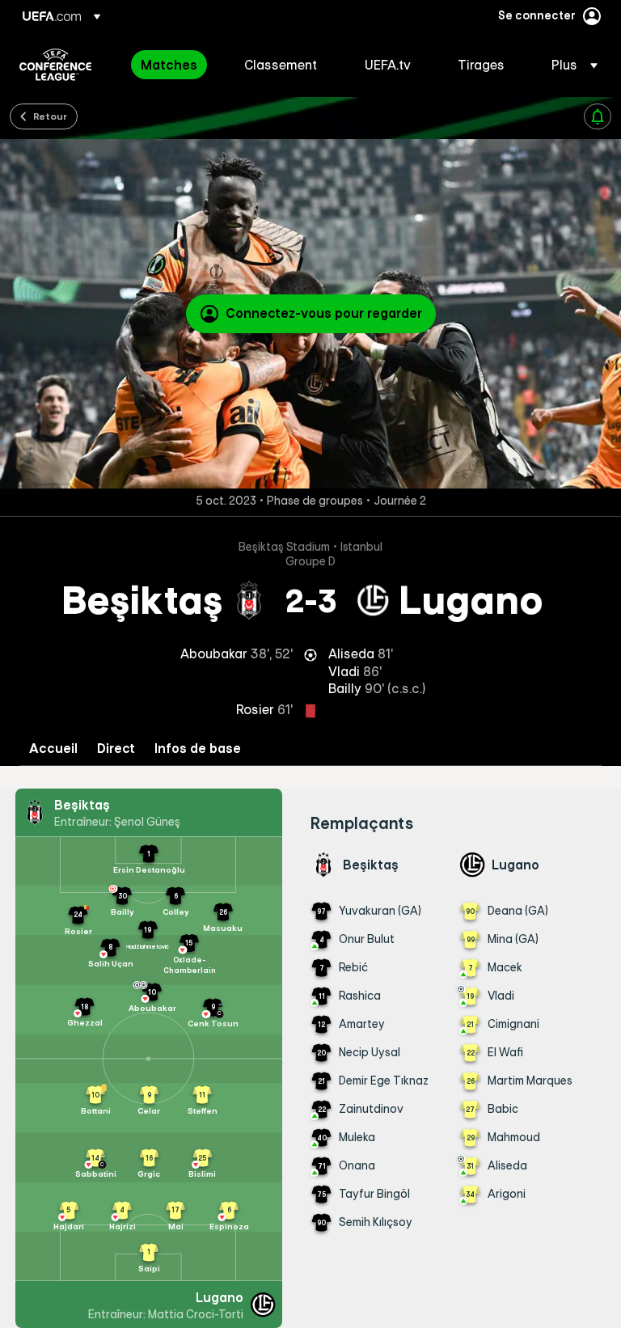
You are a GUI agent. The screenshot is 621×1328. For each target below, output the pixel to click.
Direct (116, 748)
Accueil (53, 748)
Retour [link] (50, 115)
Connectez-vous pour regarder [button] (324, 313)
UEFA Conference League (55, 65)
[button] (569, 64)
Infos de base (197, 748)
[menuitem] (172, 64)
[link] (169, 64)
